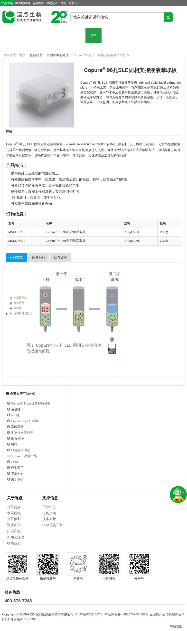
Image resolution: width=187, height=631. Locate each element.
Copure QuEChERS (25, 421)
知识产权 (14, 531)
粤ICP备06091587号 (89, 614)
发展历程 (14, 513)
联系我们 (14, 543)
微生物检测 (22, 3)
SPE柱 (15, 415)
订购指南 (49, 513)
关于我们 (17, 479)
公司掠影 (14, 519)
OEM (14, 462)
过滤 (63, 3)
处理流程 (17, 258)
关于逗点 (15, 498)
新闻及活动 (15, 537)
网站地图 (176, 626)
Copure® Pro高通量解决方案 (30, 403)
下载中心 (49, 507)
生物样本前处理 (58, 55)
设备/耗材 (18, 438)
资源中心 (17, 473)
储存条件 (60, 258)
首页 (22, 55)
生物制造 (52, 3)
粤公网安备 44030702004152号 (127, 614)
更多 (72, 3)
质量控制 (39, 258)
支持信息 (50, 498)
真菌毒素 (17, 427)
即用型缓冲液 (20, 450)
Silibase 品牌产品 (24, 456)
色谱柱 (15, 409)
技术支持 (49, 519)
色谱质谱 (38, 3)
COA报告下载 (52, 525)
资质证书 (14, 525)
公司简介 (14, 507)
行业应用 (17, 467)
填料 (14, 444)
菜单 (93, 35)
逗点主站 (7, 3)
